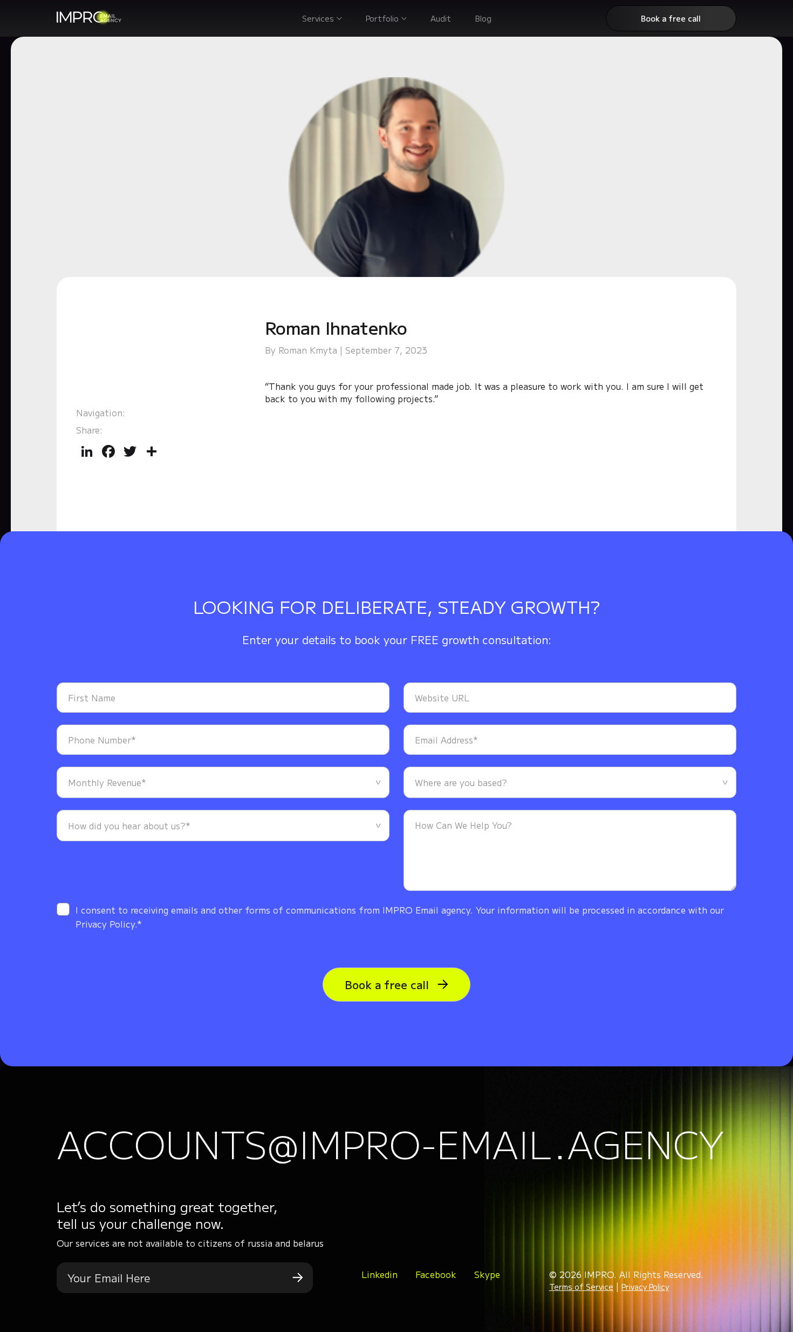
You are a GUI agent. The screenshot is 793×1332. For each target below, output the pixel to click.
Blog (483, 18)
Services (318, 18)
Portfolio (382, 18)
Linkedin (379, 1274)
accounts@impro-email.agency (390, 1143)
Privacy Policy (645, 1286)
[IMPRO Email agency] (89, 21)
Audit (440, 18)
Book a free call (671, 18)
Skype (487, 1274)
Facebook (435, 1274)
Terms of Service (581, 1286)
